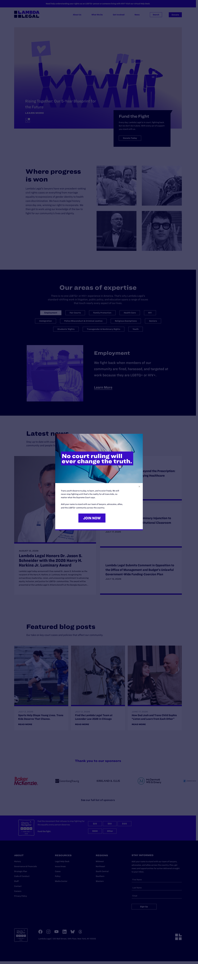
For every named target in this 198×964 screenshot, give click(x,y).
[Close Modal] (139, 486)
